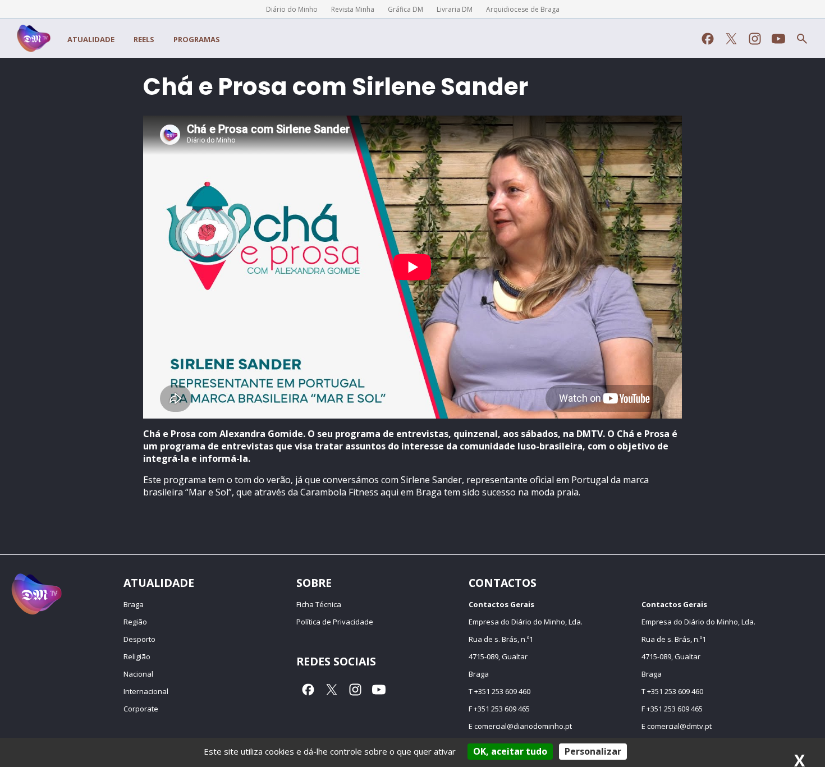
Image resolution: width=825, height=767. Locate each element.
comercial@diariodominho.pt (523, 726)
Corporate (140, 709)
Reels (144, 39)
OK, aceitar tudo (510, 751)
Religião (136, 656)
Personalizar (593, 751)
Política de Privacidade (334, 622)
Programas (196, 39)
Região (135, 622)
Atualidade (90, 39)
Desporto (139, 639)
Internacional (145, 691)
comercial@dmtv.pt (679, 726)
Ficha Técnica (318, 604)
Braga (133, 604)
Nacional (138, 674)
